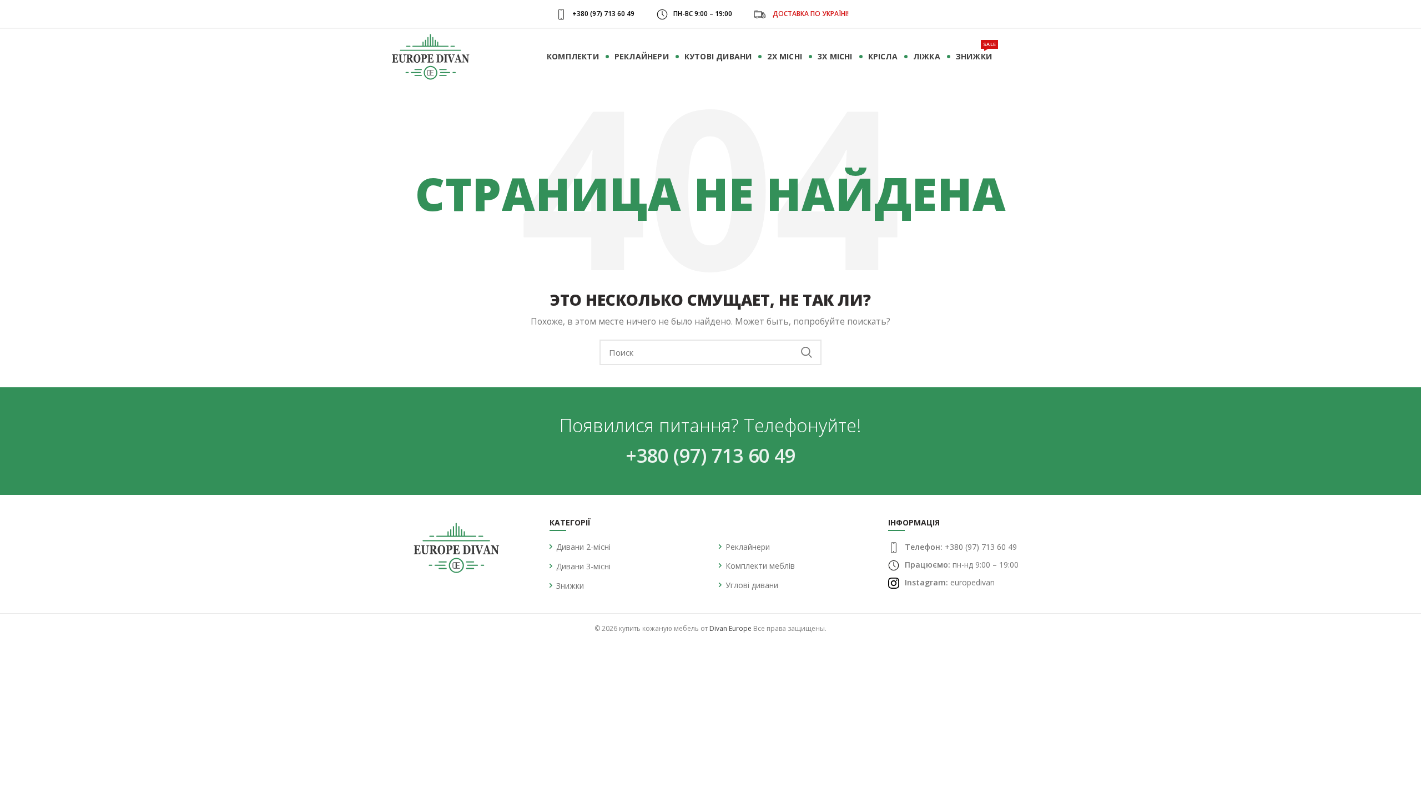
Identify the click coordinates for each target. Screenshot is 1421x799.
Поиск (806, 352)
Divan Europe (730, 628)
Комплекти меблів (760, 565)
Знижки (570, 585)
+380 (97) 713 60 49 (710, 455)
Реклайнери (747, 547)
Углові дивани (751, 585)
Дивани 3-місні (583, 566)
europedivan (972, 582)
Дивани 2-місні (583, 547)
